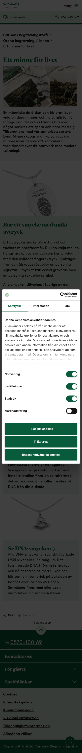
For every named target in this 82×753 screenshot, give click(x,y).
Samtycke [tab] (15, 306)
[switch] (71, 386)
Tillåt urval (41, 441)
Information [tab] (41, 306)
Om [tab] (67, 306)
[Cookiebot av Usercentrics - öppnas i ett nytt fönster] (60, 294)
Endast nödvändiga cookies (41, 454)
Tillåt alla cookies (41, 428)
